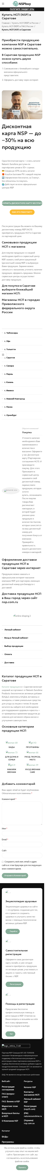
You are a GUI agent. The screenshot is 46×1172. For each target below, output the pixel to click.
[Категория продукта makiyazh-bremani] (11, 769)
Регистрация (15, 984)
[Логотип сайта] (22, 3)
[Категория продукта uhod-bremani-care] (32, 769)
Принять (22, 1167)
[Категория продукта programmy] (32, 745)
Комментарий (9, 799)
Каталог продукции (11, 687)
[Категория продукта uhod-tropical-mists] (32, 756)
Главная (6, 23)
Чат (11, 1034)
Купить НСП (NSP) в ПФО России (17, 26)
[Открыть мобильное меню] (3, 3)
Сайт (4, 850)
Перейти (13, 931)
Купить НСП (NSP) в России (25, 23)
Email (5, 839)
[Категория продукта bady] (11, 745)
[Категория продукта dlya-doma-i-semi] (11, 756)
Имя (4, 828)
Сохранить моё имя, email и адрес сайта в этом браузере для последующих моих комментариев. (22, 865)
